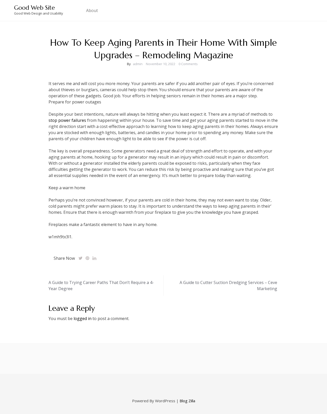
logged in (82, 318)
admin (138, 64)
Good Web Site (34, 7)
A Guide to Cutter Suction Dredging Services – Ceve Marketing (228, 285)
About (92, 10)
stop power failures (67, 120)
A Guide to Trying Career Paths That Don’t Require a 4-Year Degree (101, 285)
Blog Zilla (187, 400)
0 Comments (188, 64)
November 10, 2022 (160, 64)
